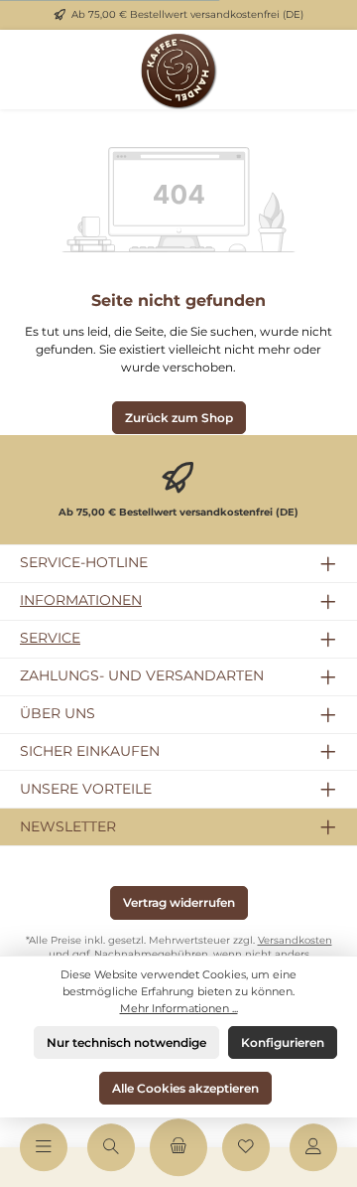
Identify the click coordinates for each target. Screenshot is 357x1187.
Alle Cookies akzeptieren (185, 1088)
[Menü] (43, 1147)
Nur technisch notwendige (126, 1042)
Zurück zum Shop (179, 417)
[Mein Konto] (313, 1147)
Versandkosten (295, 940)
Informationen (81, 600)
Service (50, 638)
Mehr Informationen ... (179, 1008)
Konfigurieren (282, 1042)
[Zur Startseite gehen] (178, 69)
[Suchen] (111, 1147)
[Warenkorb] (178, 1147)
